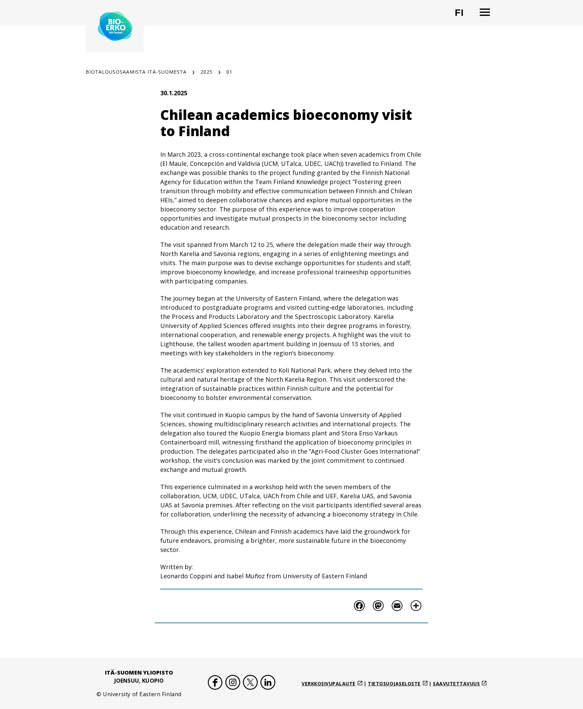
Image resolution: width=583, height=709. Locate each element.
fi (463, 15)
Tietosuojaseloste (394, 683)
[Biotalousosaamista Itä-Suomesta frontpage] (115, 26)
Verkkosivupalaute (329, 683)
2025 (206, 72)
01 (229, 72)
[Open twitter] (250, 683)
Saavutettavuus (456, 683)
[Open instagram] (232, 683)
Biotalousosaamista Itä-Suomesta (136, 72)
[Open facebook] (215, 683)
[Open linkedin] (267, 683)
